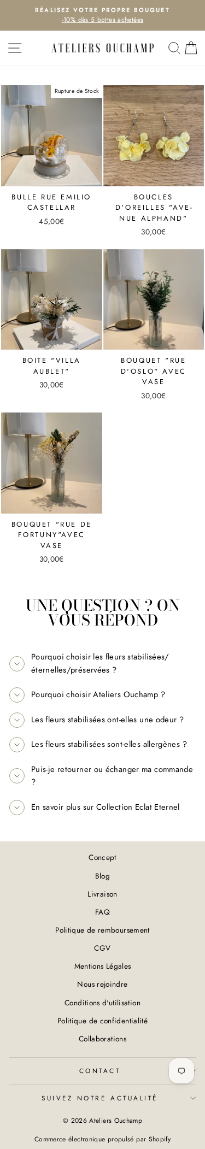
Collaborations (102, 1038)
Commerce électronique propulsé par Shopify (102, 1139)
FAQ (102, 911)
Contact (100, 1070)
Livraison (102, 893)
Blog (102, 875)
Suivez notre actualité (100, 1098)
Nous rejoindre (102, 984)
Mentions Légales (102, 966)
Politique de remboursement (102, 929)
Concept (102, 857)
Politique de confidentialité (102, 1020)
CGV (102, 947)
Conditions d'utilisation (102, 1002)
